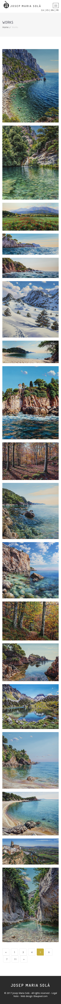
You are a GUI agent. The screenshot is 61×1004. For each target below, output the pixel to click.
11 (15, 959)
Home (5, 27)
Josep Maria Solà (30, 985)
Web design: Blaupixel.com (34, 996)
